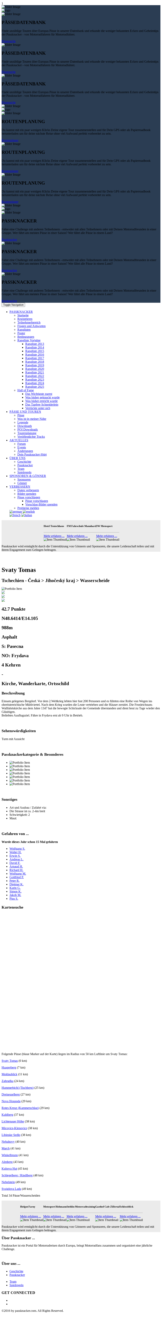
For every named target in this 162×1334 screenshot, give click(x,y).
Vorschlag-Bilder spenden (41, 504)
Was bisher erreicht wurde (41, 401)
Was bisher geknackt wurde (42, 397)
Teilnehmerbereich (28, 322)
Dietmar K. (16, 884)
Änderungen (25, 451)
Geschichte (24, 461)
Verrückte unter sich (37, 408)
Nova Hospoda (11, 1101)
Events (21, 447)
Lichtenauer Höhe (13, 1121)
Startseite (23, 315)
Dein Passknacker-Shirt (32, 454)
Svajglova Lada (11, 1188)
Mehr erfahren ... (54, 536)
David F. (14, 863)
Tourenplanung (26, 433)
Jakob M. (15, 895)
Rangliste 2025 (34, 386)
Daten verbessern (28, 490)
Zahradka (7, 1081)
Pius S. (13, 898)
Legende (22, 422)
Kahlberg (7, 1114)
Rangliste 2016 (34, 354)
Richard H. (16, 870)
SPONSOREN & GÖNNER (27, 476)
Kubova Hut (9, 1168)
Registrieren (24, 319)
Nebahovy (8, 1141)
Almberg (7, 1162)
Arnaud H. (16, 866)
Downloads (24, 426)
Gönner (22, 483)
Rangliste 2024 (34, 383)
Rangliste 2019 (34, 365)
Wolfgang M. (17, 873)
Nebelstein (8, 1182)
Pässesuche (9, 41)
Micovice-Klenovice (14, 1128)
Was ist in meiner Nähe (31, 418)
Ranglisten (24, 329)
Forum (21, 443)
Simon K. (15, 891)
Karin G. (15, 888)
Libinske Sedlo (11, 1135)
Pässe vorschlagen (28, 497)
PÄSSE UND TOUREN (25, 411)
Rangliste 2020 (34, 369)
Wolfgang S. (17, 848)
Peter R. (14, 880)
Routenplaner (10, 140)
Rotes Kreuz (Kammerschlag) (20, 1108)
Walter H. (15, 852)
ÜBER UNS (17, 458)
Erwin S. (15, 855)
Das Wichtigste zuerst (38, 394)
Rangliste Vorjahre (28, 340)
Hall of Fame (25, 390)
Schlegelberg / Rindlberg (17, 1175)
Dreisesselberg (11, 1094)
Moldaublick (9, 1074)
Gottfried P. (16, 877)
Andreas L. (16, 859)
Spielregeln (24, 472)
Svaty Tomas (10, 1060)
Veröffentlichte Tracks (31, 436)
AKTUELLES (18, 440)
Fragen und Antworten (31, 326)
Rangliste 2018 (34, 361)
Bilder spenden (26, 493)
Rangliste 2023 (34, 379)
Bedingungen (25, 336)
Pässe (20, 415)
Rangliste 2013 (34, 344)
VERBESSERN (19, 486)
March (6, 1148)
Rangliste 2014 (34, 347)
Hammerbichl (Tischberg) (18, 1087)
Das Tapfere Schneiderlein (41, 404)
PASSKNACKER (21, 311)
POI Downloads (27, 429)
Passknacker (9, 239)
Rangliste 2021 (34, 372)
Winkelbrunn (10, 1155)
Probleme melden (28, 508)
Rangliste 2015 (34, 351)
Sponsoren (24, 479)
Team (20, 468)
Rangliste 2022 (34, 376)
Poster (21, 333)
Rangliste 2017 (34, 358)
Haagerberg (9, 1067)
